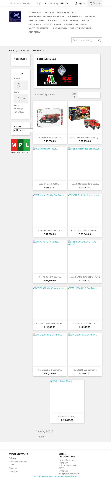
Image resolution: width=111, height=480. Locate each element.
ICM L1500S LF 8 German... (50, 370)
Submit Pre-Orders (81, 28)
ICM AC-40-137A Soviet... (50, 277)
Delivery (12, 458)
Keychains (34, 24)
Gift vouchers (52, 24)
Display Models (66, 12)
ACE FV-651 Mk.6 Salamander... (50, 323)
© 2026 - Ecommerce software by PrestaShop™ (55, 476)
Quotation (35, 32)
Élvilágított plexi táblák (63, 20)
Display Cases (36, 20)
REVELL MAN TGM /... (67, 416)
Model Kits (35, 12)
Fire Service (20, 58)
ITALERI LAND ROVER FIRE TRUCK (85, 277)
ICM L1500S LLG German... (85, 370)
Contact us (13, 471)
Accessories (74, 16)
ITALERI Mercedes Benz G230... (85, 184)
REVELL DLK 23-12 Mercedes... (84, 230)
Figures (49, 12)
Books (85, 20)
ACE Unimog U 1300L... (49, 184)
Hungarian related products (46, 16)
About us (13, 468)
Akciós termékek (38, 28)
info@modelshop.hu (69, 473)
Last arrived (59, 28)
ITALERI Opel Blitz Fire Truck (50, 137)
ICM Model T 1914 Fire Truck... (49, 230)
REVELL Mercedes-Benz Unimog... (85, 137)
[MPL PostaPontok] (20, 145)
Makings (90, 16)
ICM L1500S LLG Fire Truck (85, 323)
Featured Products (75, 24)
